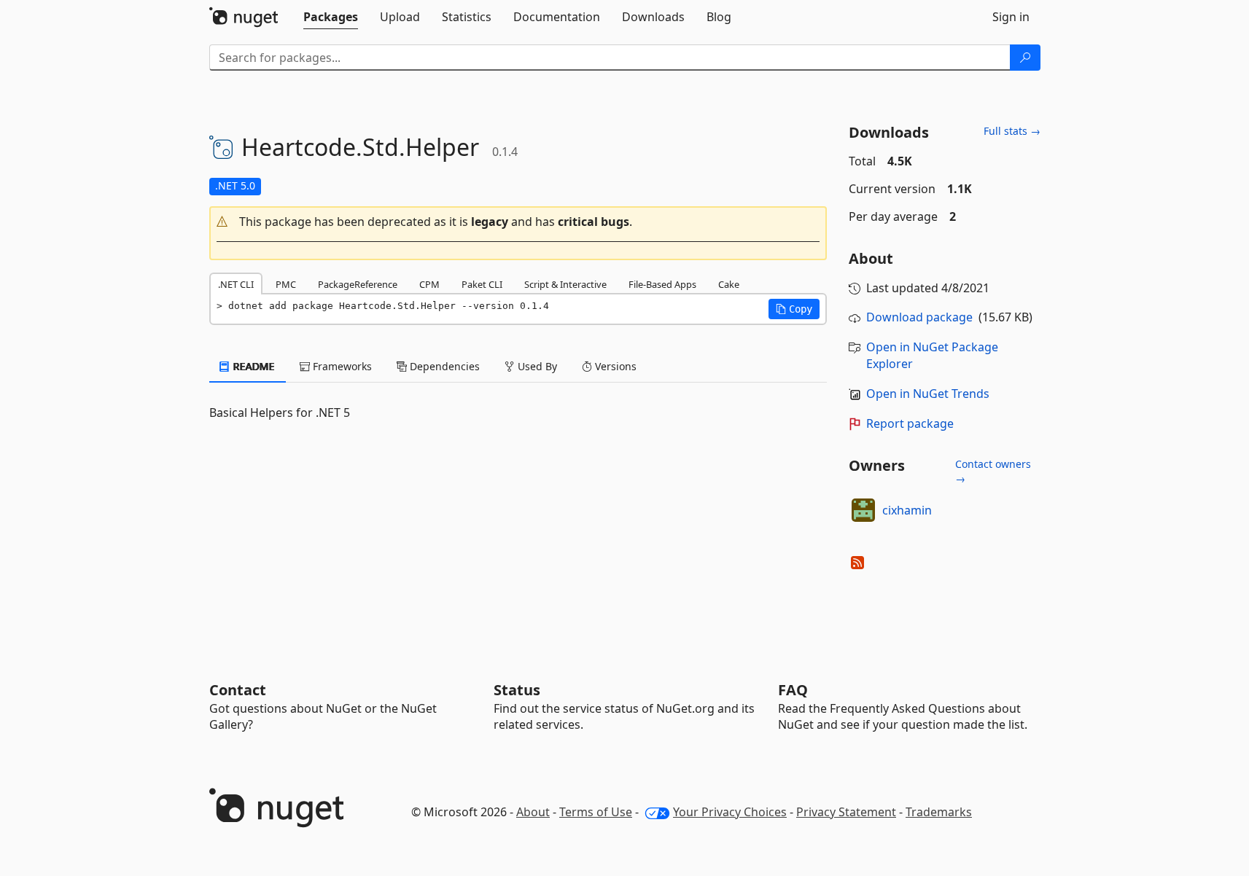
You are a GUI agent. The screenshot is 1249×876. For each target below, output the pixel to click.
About (533, 812)
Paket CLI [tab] (482, 284)
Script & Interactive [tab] (565, 284)
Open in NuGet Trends (927, 394)
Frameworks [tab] (341, 366)
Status (517, 690)
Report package (910, 423)
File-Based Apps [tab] (662, 284)
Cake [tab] (728, 284)
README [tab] (252, 366)
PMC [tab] (286, 284)
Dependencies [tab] (443, 366)
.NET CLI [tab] (236, 284)
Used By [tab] (536, 366)
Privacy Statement (846, 812)
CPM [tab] (429, 284)
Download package (919, 317)
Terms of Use (595, 812)
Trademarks (939, 812)
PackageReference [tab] (357, 284)
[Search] (1025, 57)
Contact (237, 690)
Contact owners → (993, 471)
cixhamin (907, 510)
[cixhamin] (863, 510)
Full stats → (1012, 131)
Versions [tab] (614, 366)
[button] (518, 222)
